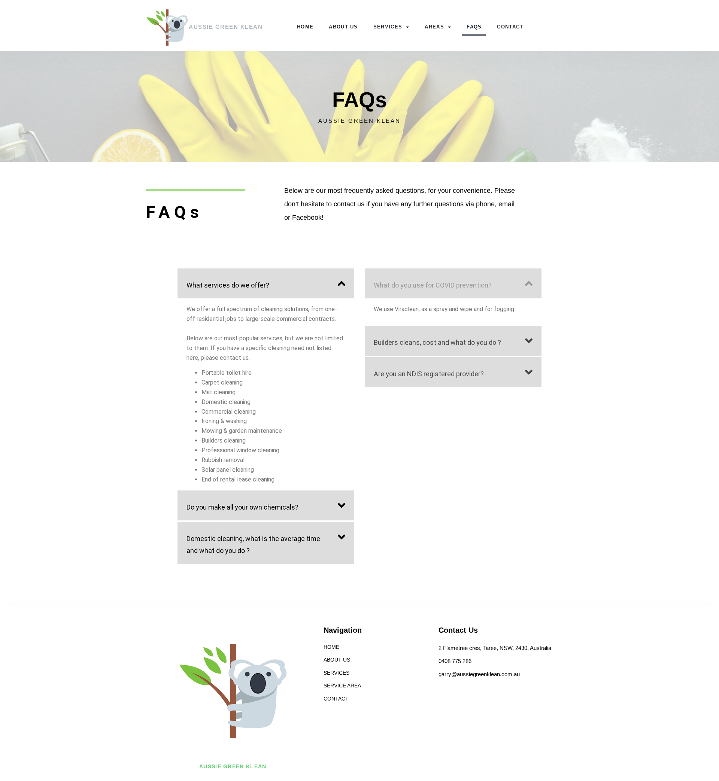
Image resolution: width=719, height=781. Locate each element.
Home (305, 27)
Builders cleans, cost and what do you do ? (437, 342)
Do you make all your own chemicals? (242, 507)
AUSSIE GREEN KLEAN (226, 27)
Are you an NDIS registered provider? (429, 374)
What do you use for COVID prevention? (433, 285)
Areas (434, 27)
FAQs (474, 27)
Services (387, 27)
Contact (510, 27)
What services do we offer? (227, 285)
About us (343, 27)
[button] (266, 283)
